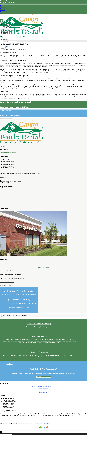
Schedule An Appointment (11, 30)
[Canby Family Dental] (43, 18)
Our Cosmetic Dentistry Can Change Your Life (13, 278)
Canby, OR (4, 1)
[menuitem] (45, 38)
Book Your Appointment (8, 2)
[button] (1, 20)
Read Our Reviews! (43, 267)
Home (4, 24)
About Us (6, 29)
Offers (5, 27)
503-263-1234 (5, 4)
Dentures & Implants (7, 282)
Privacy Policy (32, 423)
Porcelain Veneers (39, 336)
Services (5, 26)
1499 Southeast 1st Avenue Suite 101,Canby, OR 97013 (44, 387)
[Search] (6, 119)
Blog (4, 34)
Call (1, 13)
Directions (3, 7)
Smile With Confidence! (7, 285)
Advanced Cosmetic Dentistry (10, 275)
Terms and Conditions (43, 423)
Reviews (5, 32)
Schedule (2, 10)
